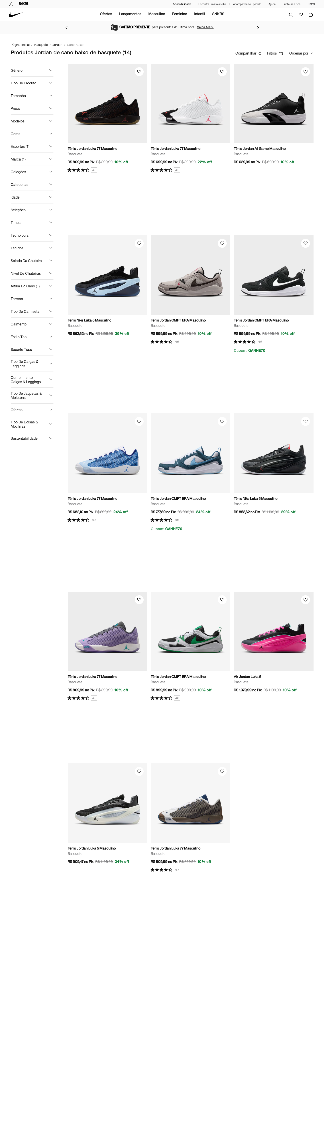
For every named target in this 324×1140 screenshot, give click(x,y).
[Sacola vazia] (310, 14)
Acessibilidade (182, 4)
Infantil (199, 14)
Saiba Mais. (205, 27)
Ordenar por (298, 53)
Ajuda (272, 4)
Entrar (311, 4)
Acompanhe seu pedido (247, 4)
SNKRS (218, 14)
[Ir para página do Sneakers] (23, 4)
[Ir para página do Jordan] (11, 4)
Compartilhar (245, 53)
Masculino (156, 14)
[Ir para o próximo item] (257, 28)
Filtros (272, 53)
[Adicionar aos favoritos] (139, 71)
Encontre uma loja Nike (212, 4)
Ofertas (106, 14)
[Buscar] (291, 14)
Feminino (179, 14)
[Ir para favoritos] (300, 14)
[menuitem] (106, 14)
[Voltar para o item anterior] (66, 28)
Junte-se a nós (291, 4)
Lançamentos (130, 14)
